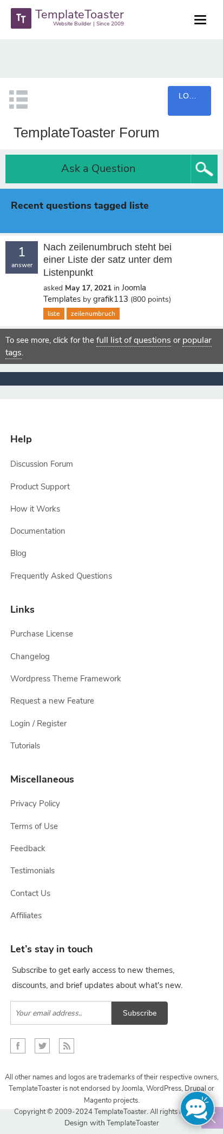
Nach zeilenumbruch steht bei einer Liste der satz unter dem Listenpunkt (107, 260)
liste (54, 313)
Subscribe (139, 1013)
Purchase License (41, 633)
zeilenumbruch (93, 313)
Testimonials (32, 870)
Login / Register (38, 723)
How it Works (35, 508)
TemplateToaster (132, 1123)
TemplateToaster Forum (87, 132)
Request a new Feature (52, 700)
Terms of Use (34, 826)
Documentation (37, 531)
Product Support (40, 486)
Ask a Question (98, 168)
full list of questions (133, 340)
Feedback (27, 848)
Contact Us (30, 893)
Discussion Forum (41, 464)
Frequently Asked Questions (61, 576)
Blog (18, 553)
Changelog (30, 656)
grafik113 (110, 299)
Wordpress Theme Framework (65, 678)
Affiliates (26, 915)
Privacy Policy (35, 803)
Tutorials (25, 745)
